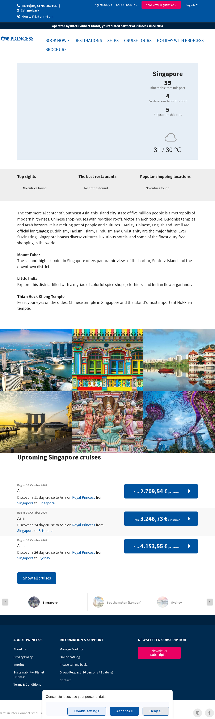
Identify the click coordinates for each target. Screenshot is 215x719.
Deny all (155, 711)
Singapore (25, 503)
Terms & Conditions (27, 684)
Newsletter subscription (159, 652)
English (190, 5)
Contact (65, 680)
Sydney (44, 558)
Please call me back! (74, 664)
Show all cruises (37, 578)
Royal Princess (83, 497)
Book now (56, 40)
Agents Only (102, 5)
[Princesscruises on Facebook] (209, 713)
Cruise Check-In (125, 5)
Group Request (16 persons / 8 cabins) (86, 672)
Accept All (124, 711)
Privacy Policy (23, 657)
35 (167, 82)
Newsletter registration (160, 5)
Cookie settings (86, 711)
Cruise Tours (138, 40)
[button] (197, 713)
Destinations (88, 40)
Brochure (56, 49)
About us (19, 649)
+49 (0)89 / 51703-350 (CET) (40, 6)
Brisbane (45, 530)
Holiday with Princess (180, 40)
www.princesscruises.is (18, 38)
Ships (113, 40)
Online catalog (70, 657)
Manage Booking (71, 649)
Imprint (18, 664)
